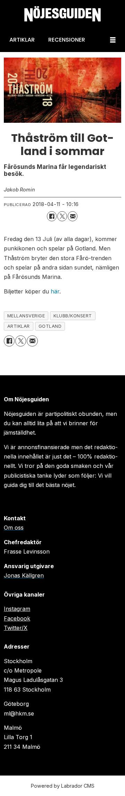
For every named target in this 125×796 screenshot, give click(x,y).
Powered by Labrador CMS (62, 786)
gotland (50, 326)
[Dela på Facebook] (52, 216)
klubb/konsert (72, 315)
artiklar (18, 326)
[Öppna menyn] (113, 40)
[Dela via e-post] (72, 216)
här (55, 291)
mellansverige (26, 315)
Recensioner (66, 40)
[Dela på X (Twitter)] (62, 216)
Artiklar (22, 40)
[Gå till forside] (62, 14)
